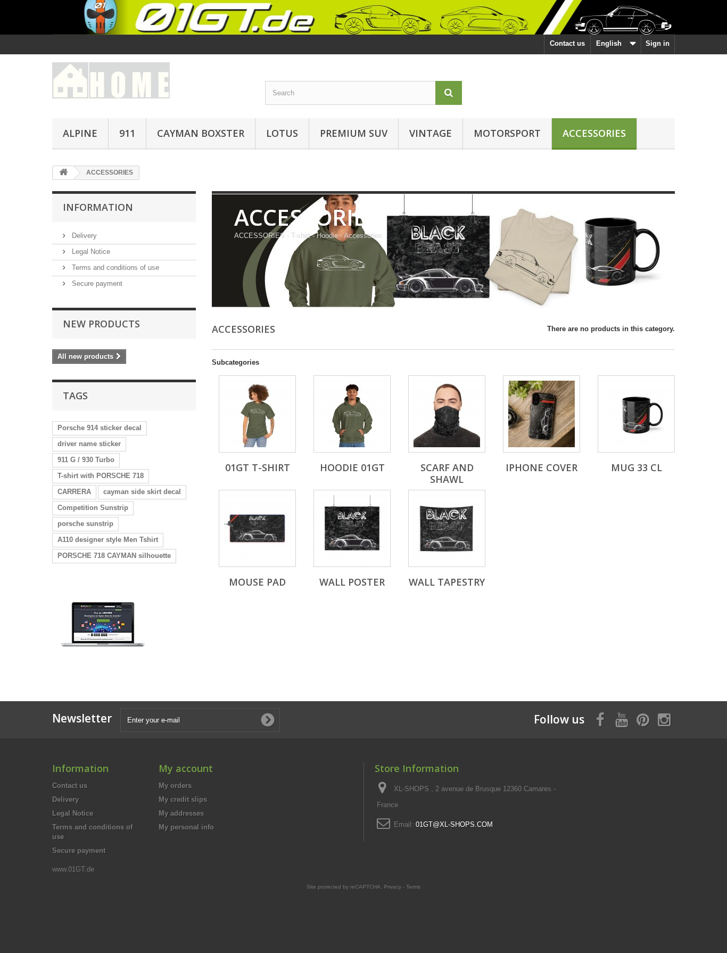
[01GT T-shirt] (257, 414)
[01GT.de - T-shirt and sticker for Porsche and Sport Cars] (363, 17)
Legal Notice (90, 252)
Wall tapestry (447, 582)
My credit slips (183, 799)
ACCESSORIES (594, 133)
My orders (175, 786)
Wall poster (352, 582)
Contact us (567, 43)
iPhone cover (541, 467)
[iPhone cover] (541, 414)
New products (101, 323)
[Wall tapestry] (446, 528)
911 (127, 133)
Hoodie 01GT (352, 467)
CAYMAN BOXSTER (200, 133)
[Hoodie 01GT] (352, 414)
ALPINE (80, 133)
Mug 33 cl (636, 467)
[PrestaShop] (103, 624)
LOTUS (282, 133)
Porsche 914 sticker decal (99, 428)
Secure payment (96, 283)
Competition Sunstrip (92, 508)
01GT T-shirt (257, 467)
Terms (413, 887)
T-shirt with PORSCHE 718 (100, 476)
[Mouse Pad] (257, 528)
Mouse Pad (257, 582)
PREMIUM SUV (353, 133)
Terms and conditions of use (114, 268)
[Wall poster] (352, 528)
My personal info (186, 827)
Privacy (392, 887)
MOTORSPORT (507, 133)
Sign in (658, 43)
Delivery (83, 236)
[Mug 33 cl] (636, 414)
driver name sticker (89, 444)
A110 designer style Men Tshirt (107, 540)
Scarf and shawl (447, 473)
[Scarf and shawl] (446, 414)
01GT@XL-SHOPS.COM (454, 824)
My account (186, 768)
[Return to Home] (63, 172)
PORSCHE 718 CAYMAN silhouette (114, 556)
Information (98, 207)
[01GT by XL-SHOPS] (150, 80)
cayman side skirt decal (142, 492)
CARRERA (74, 492)
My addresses (181, 813)
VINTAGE (430, 133)
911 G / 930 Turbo (85, 460)
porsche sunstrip (85, 524)
